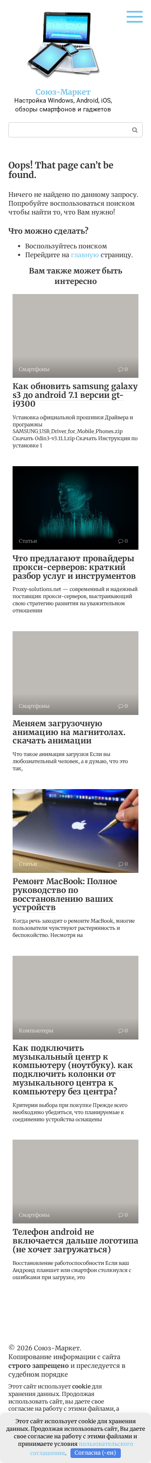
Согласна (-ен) (95, 1452)
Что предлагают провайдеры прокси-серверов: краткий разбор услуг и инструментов (74, 567)
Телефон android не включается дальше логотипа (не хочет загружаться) (75, 1240)
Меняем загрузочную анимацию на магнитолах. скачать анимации (69, 732)
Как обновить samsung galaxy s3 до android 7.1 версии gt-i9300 (75, 395)
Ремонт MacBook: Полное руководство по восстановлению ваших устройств (65, 894)
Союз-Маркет (63, 92)
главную (85, 255)
